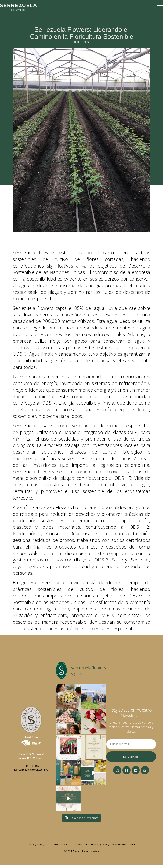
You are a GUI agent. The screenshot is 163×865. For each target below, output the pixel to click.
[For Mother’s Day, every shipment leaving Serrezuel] (68, 696)
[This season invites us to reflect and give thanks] (68, 747)
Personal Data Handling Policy (91, 844)
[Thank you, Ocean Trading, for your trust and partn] (94, 696)
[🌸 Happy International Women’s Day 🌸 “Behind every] (68, 721)
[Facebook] (126, 770)
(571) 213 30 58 (31, 766)
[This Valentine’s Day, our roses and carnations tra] (94, 721)
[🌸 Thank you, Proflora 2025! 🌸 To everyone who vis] (68, 772)
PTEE (132, 844)
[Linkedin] (136, 770)
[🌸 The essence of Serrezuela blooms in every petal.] (68, 798)
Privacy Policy (36, 844)
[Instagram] (117, 770)
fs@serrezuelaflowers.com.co (31, 769)
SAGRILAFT (119, 844)
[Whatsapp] (145, 770)
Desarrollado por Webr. (86, 851)
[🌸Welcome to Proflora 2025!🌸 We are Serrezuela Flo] (94, 772)
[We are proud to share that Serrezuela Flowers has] (94, 747)
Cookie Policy (62, 844)
